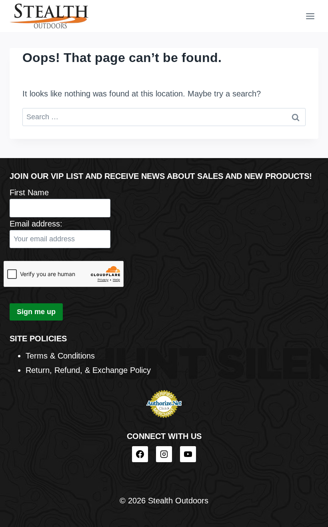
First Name (29, 192)
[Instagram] (164, 454)
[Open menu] (310, 16)
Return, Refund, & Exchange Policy (88, 370)
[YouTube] (188, 454)
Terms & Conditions (60, 355)
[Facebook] (140, 454)
